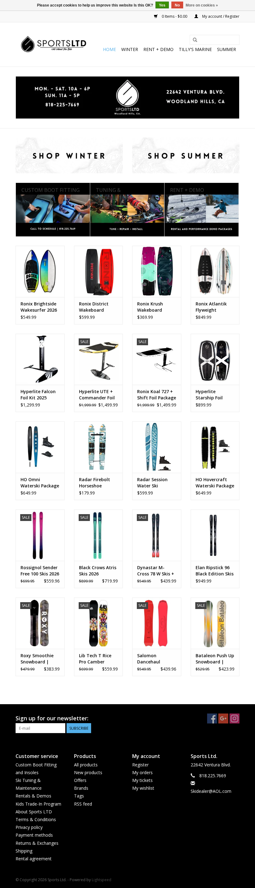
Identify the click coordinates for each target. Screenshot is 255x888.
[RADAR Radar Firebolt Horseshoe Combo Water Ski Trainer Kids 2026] (98, 447)
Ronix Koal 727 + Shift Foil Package (156, 394)
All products (86, 765)
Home (109, 49)
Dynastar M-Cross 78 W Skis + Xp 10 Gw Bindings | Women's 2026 (155, 571)
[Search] (195, 40)
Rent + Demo (158, 49)
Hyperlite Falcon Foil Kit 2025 (38, 394)
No (177, 5)
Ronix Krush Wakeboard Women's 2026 (152, 307)
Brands (81, 788)
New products (88, 772)
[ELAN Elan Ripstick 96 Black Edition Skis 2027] (215, 535)
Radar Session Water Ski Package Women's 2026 (156, 483)
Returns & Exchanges (37, 843)
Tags (79, 796)
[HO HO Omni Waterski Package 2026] (40, 447)
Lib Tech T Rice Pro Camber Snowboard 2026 (97, 659)
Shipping (24, 851)
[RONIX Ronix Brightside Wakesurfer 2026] (40, 271)
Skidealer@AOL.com (211, 791)
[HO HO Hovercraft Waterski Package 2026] (215, 447)
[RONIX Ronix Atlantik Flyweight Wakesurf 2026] (215, 271)
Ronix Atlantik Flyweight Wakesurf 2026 (212, 307)
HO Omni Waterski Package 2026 (40, 483)
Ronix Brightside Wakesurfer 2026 (39, 307)
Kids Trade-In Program (38, 804)
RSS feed (83, 804)
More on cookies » (202, 5)
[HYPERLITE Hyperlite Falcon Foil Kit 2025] (40, 359)
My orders (142, 772)
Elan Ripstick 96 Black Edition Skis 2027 (215, 571)
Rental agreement (34, 859)
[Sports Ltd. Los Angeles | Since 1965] (54, 44)
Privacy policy (29, 827)
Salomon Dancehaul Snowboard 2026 (155, 659)
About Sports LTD (34, 812)
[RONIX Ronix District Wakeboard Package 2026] (98, 271)
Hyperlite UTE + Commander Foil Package (97, 394)
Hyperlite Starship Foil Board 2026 (209, 394)
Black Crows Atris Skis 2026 (97, 571)
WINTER (129, 49)
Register (140, 765)
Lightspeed (101, 879)
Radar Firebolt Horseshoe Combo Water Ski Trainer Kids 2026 (98, 483)
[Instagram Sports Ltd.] (234, 718)
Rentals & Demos (33, 796)
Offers (80, 780)
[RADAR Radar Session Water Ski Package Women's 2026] (156, 447)
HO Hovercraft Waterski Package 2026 (215, 483)
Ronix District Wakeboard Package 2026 (94, 307)
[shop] (127, 98)
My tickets (142, 780)
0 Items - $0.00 (174, 16)
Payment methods (34, 835)
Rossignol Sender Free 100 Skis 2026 (40, 571)
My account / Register (220, 16)
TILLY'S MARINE (195, 49)
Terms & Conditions (36, 819)
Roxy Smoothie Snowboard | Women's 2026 (37, 659)
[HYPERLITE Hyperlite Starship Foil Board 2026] (215, 359)
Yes (162, 5)
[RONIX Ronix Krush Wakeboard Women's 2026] (156, 271)
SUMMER (226, 49)
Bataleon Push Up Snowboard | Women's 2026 (215, 659)
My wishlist (143, 788)
